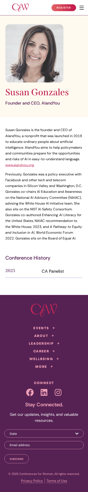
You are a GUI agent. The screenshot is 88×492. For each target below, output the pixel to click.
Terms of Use (57, 481)
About (41, 335)
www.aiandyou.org (19, 165)
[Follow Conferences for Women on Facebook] (29, 392)
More (41, 366)
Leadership (41, 343)
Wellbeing (41, 358)
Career (41, 351)
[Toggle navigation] (81, 8)
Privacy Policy (32, 481)
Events (41, 328)
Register (66, 8)
